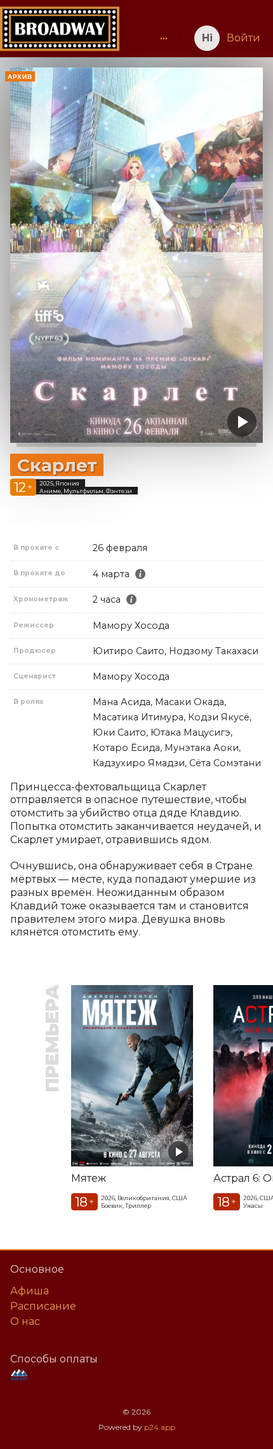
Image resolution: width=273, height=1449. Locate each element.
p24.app (159, 1427)
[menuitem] (163, 38)
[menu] (147, 38)
